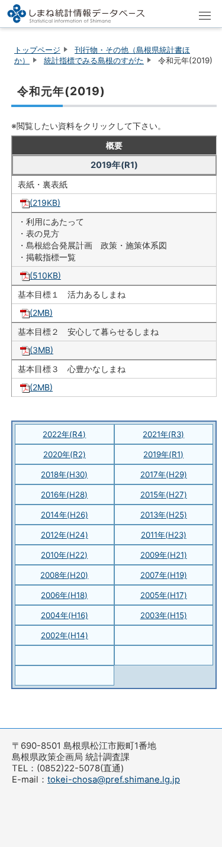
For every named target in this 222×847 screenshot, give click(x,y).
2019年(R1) (163, 454)
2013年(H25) (163, 514)
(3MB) (41, 350)
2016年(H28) (64, 494)
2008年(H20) (64, 575)
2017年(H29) (163, 474)
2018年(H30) (64, 474)
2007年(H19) (163, 575)
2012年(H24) (64, 534)
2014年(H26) (64, 514)
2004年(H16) (64, 615)
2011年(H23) (163, 534)
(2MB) (41, 313)
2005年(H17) (163, 595)
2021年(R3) (163, 434)
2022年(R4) (64, 434)
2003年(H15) (163, 615)
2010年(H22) (64, 555)
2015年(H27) (163, 494)
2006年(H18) (64, 595)
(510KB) (45, 275)
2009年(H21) (163, 555)
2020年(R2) (64, 454)
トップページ (37, 49)
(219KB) (45, 203)
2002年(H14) (64, 635)
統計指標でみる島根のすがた (94, 60)
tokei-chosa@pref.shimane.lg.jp (113, 779)
